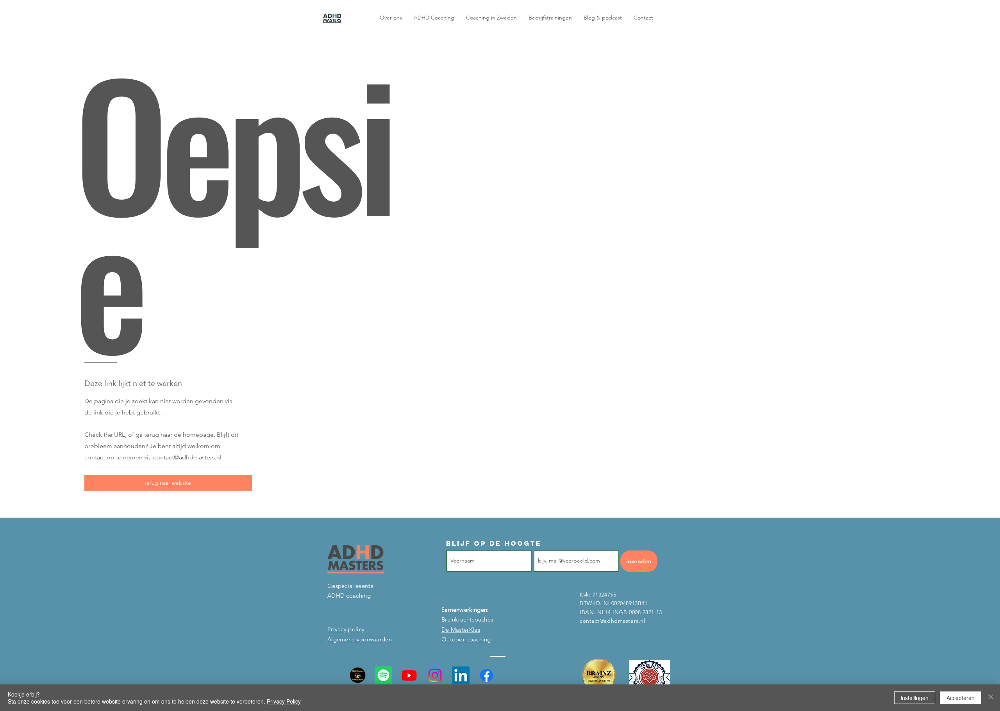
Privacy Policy (284, 701)
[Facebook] (486, 675)
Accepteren (960, 698)
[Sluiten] (990, 698)
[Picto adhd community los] (357, 675)
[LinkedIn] (461, 675)
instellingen (915, 698)
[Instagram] (435, 675)
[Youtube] (409, 675)
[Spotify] (383, 675)
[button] (603, 17)
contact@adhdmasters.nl (187, 457)
